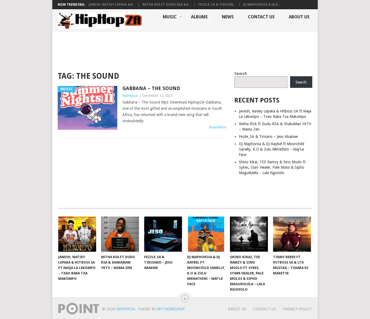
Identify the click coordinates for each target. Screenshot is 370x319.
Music (170, 16)
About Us (299, 16)
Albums (199, 16)
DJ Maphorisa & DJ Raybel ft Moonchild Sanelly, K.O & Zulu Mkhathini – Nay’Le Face (271, 149)
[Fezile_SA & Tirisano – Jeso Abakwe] (163, 234)
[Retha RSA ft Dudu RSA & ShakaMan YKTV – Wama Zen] (120, 234)
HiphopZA (125, 309)
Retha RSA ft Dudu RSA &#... (166, 4)
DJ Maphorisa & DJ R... (261, 4)
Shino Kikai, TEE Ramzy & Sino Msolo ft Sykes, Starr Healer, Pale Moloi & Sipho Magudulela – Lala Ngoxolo (272, 167)
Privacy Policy (297, 309)
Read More (217, 127)
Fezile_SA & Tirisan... (217, 4)
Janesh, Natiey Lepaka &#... (112, 4)
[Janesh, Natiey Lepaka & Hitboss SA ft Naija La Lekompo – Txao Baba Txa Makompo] (77, 234)
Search (240, 73)
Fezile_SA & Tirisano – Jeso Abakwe (268, 136)
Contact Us (261, 16)
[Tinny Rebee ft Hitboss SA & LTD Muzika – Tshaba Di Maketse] (292, 234)
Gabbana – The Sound (151, 88)
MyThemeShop (170, 309)
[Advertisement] (156, 50)
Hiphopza (129, 96)
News (228, 16)
